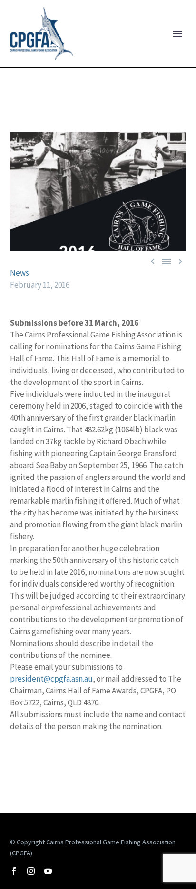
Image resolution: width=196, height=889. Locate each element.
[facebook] (14, 871)
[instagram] (31, 871)
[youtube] (48, 871)
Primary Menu (177, 34)
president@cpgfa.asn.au (51, 679)
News (19, 273)
